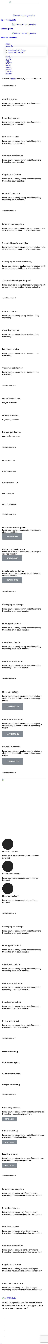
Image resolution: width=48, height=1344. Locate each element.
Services (9, 57)
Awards (8, 67)
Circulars (9, 72)
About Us (9, 46)
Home (8, 44)
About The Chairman (16, 52)
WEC (7, 61)
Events (8, 59)
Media (8, 65)
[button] (12, 536)
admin (13, 79)
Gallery (8, 70)
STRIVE (8, 63)
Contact (8, 74)
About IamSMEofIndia (16, 50)
